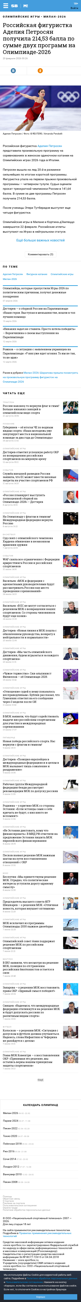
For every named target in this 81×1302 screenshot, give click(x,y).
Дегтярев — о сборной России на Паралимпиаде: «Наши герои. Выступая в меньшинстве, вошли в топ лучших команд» (39, 313)
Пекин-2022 (10, 1128)
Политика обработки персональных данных (26, 1210)
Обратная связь (11, 1199)
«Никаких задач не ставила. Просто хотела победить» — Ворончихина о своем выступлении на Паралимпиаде (39, 333)
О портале (8, 1201)
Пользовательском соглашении (24, 1282)
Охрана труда (10, 1208)
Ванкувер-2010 (12, 1174)
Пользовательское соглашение (20, 1205)
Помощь (7, 1196)
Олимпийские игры (21, 16)
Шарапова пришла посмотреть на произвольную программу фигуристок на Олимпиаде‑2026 (40, 377)
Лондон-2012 (11, 1166)
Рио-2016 (9, 1151)
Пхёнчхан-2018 (12, 1143)
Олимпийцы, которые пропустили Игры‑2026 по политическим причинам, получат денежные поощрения (36, 292)
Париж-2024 (10, 1120)
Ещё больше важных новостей (40, 240)
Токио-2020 (10, 1136)
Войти (74, 8)
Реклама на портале (14, 1203)
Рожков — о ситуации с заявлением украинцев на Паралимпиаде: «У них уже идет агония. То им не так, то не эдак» (39, 353)
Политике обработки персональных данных (52, 1278)
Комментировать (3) (40, 254)
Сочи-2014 (9, 1158)
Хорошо (40, 1296)
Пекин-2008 (10, 1181)
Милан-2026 (55, 16)
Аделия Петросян (49, 146)
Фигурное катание (36, 274)
